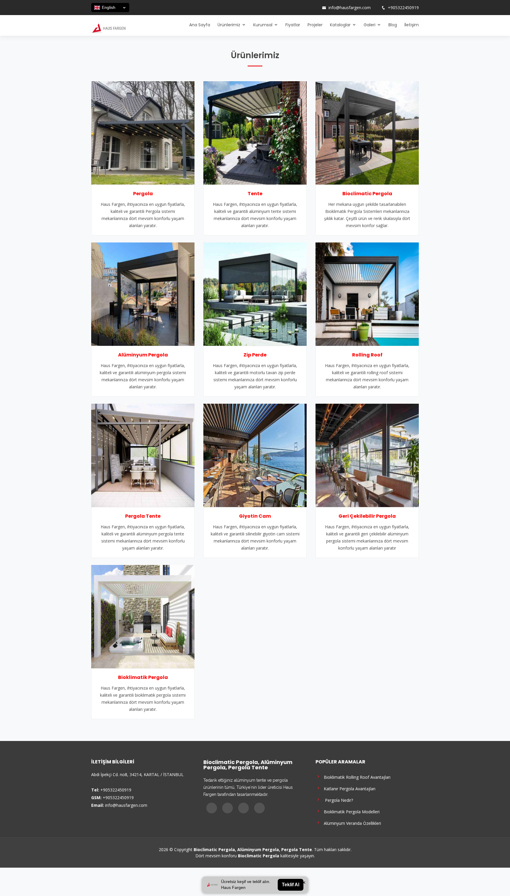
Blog (392, 25)
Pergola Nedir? (337, 799)
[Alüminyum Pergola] (142, 293)
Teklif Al (290, 884)
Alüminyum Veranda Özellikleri (351, 822)
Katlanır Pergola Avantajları (348, 788)
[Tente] (255, 132)
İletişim (411, 25)
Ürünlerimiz (229, 25)
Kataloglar (340, 25)
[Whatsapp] (313, 7)
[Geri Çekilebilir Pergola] (367, 455)
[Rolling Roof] (367, 293)
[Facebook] (290, 7)
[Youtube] (306, 7)
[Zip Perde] (255, 293)
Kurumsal (262, 25)
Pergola (143, 193)
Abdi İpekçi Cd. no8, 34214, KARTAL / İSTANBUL (137, 774)
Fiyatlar (292, 25)
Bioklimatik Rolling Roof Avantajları (355, 776)
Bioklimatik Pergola (143, 677)
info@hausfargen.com (349, 8)
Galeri (369, 25)
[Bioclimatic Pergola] (367, 132)
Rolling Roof (367, 354)
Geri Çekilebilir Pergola (367, 516)
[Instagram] (298, 7)
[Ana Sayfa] (108, 28)
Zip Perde (255, 354)
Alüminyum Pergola (143, 354)
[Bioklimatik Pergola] (142, 616)
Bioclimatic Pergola (367, 193)
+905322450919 (403, 8)
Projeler (315, 25)
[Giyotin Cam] (255, 455)
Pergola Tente (143, 516)
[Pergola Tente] (142, 455)
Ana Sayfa (199, 25)
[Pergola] (142, 132)
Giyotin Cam (255, 516)
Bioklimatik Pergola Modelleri (350, 811)
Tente (255, 193)
